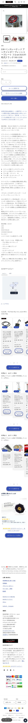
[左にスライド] (1, 39)
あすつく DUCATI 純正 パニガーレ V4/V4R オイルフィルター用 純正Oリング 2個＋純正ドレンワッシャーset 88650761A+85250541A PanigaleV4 (7, 334)
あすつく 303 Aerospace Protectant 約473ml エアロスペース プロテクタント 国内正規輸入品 (18, 397)
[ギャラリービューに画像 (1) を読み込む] (6, 39)
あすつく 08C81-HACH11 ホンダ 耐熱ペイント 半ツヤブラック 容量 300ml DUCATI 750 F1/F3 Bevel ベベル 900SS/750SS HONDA (7, 399)
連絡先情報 (21, 717)
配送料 (5, 63)
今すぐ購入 (14, 98)
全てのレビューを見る (14, 535)
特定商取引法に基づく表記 (14, 720)
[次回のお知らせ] (25, 6)
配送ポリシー (14, 717)
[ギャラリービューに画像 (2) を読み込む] (14, 39)
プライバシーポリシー (20, 715)
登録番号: (5, 634)
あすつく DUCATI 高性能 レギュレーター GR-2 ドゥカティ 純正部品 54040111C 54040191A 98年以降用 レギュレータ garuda (18, 334)
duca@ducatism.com (8, 630)
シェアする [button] (6, 304)
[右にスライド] (26, 39)
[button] (3, 2)
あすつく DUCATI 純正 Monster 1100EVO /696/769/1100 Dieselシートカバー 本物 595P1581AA (7, 457)
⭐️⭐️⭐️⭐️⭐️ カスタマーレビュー (12, 666)
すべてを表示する (14, 367)
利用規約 (8, 717)
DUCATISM (11, 713)
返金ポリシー (11, 715)
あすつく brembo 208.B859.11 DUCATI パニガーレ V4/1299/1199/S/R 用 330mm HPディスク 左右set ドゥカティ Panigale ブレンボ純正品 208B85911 (18, 458)
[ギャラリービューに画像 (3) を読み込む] (21, 39)
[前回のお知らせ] (2, 6)
